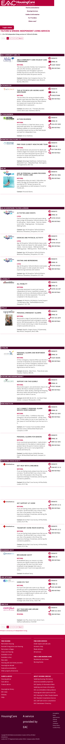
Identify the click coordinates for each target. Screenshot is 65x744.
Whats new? (32, 21)
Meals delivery (38, 649)
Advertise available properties (43, 681)
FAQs (2, 697)
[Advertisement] (32, 47)
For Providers (32, 18)
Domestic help (38, 646)
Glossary (4, 694)
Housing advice (6, 679)
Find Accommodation (32, 7)
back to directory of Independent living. (14, 630)
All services (37, 652)
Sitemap (55, 719)
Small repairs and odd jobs (42, 644)
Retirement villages (7, 649)
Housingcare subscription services (45, 692)
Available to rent (6, 654)
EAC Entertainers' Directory (42, 703)
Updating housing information (43, 679)
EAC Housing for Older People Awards (46, 695)
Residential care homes (41, 659)
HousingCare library (7, 689)
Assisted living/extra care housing (12, 646)
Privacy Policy (56, 725)
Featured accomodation (8, 668)
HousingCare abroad (7, 665)
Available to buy (6, 657)
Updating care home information (44, 687)
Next (20, 38)
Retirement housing (7, 644)
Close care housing (7, 652)
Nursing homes (38, 662)
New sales (4, 660)
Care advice (5, 681)
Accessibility (56, 713)
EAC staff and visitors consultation (45, 700)
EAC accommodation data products (45, 690)
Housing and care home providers (12, 662)
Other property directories (9, 671)
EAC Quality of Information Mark (44, 684)
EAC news (4, 692)
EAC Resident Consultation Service (45, 698)
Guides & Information (32, 14)
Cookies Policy (56, 727)
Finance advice (6, 684)
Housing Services (32, 11)
